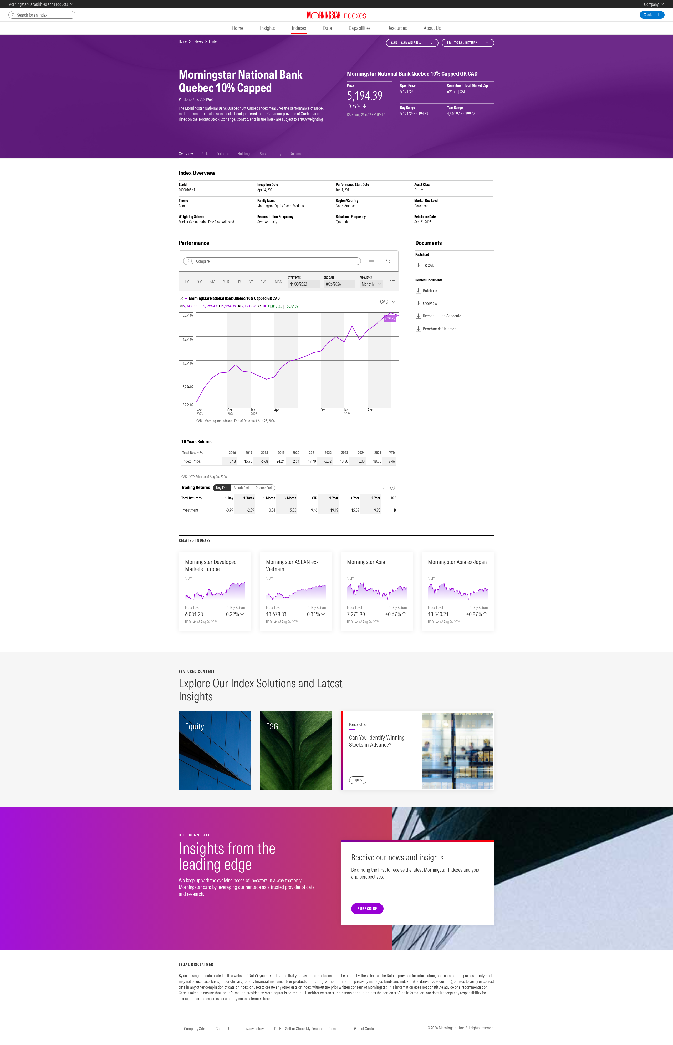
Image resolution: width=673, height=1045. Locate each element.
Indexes (198, 41)
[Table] (392, 282)
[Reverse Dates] (386, 487)
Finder (213, 41)
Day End (221, 488)
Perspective (358, 724)
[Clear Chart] (388, 261)
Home (183, 41)
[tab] (186, 154)
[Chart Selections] (371, 261)
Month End (241, 488)
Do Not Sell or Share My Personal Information (309, 1028)
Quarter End (264, 488)
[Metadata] (392, 487)
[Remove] (182, 298)
